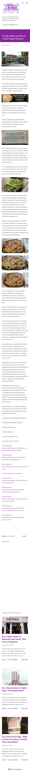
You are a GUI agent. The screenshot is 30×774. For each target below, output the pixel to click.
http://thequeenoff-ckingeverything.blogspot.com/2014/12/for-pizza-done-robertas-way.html (15, 499)
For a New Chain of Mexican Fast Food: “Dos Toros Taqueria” (14, 639)
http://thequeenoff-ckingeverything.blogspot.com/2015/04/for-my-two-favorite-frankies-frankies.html (14, 457)
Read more (24, 659)
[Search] (23, 3)
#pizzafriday (11, 536)
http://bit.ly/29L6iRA (17, 108)
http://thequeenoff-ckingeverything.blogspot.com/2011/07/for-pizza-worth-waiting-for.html (15, 480)
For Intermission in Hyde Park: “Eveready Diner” (14, 689)
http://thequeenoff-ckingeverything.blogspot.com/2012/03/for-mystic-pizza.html (13, 517)
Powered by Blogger (16, 769)
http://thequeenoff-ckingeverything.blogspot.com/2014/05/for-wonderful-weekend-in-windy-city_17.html (13, 508)
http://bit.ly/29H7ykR (7, 381)
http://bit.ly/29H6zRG (7, 388)
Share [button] (24, 536)
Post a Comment (12, 659)
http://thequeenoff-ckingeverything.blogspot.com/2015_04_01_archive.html (15, 467)
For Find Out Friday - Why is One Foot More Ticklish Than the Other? (14, 739)
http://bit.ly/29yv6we (7, 79)
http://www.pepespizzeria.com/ (10, 436)
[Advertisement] (15, 596)
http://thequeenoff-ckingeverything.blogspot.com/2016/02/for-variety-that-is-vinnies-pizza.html (13, 490)
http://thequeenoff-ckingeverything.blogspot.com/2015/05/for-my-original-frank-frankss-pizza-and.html (14, 448)
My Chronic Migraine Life (10, 25)
